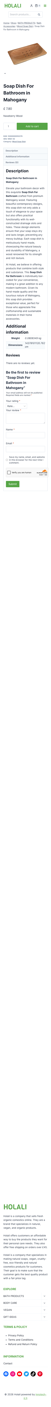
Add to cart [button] (15, 554)
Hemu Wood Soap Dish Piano (25, 986)
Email (10, 443)
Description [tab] (12, 150)
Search (39, 14)
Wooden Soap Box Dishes (23, 922)
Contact (7, 1363)
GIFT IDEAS (9, 1316)
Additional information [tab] (17, 156)
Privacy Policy (16, 1335)
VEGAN (7, 1309)
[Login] (31, 6)
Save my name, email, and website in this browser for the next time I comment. (27, 460)
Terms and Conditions (20, 1339)
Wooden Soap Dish (19, 1115)
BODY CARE (10, 1303)
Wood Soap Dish (19, 141)
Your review (13, 410)
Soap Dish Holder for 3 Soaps (25, 543)
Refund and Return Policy (22, 1344)
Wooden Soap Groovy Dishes (25, 729)
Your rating (13, 401)
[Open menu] (45, 5)
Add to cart (32, 126)
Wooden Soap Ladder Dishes (25, 859)
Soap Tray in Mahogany (22, 600)
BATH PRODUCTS (13, 1296)
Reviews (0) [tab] (12, 162)
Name (10, 429)
